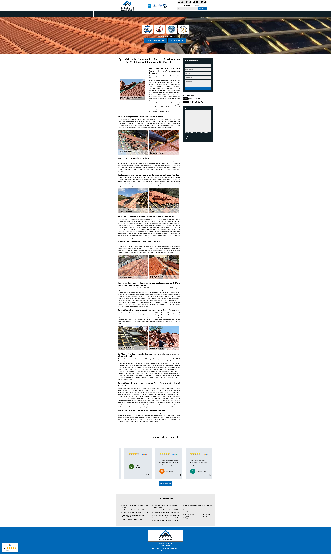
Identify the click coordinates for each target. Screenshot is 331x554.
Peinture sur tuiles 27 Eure (213, 14)
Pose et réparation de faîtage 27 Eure (42, 14)
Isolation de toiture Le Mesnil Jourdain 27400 (166, 515)
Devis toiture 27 (174, 14)
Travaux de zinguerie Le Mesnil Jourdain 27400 (167, 512)
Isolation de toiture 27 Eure (115, 14)
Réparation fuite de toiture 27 (198, 14)
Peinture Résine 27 (14, 14)
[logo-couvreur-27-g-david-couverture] (127, 5)
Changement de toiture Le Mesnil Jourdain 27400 (136, 512)
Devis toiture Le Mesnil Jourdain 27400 (133, 510)
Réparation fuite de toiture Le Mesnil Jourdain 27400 (135, 506)
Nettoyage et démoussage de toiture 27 (147, 14)
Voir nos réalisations (155, 40)
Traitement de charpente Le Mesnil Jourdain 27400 (197, 510)
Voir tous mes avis (165, 483)
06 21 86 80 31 (199, 2)
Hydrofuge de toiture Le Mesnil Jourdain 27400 (167, 520)
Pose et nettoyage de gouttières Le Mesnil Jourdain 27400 (165, 506)
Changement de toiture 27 (163, 14)
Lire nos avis (9, 550)
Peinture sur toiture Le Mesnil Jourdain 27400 (197, 514)
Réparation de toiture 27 (185, 14)
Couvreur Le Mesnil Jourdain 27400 (132, 519)
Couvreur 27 (5, 14)
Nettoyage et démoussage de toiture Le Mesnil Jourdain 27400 (135, 516)
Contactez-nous (177, 40)
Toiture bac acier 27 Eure (87, 14)
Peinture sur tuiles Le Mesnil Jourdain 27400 (166, 518)
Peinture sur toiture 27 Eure (74, 14)
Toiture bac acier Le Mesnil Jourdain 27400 (166, 510)
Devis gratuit (172, 551)
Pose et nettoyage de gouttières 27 (129, 14)
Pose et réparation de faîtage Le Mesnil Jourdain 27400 (198, 506)
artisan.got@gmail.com (168, 36)
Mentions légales (183, 551)
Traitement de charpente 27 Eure (59, 14)
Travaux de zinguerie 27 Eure (100, 14)
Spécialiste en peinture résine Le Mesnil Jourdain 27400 (198, 518)
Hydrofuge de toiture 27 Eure (26, 14)
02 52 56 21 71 (184, 2)
